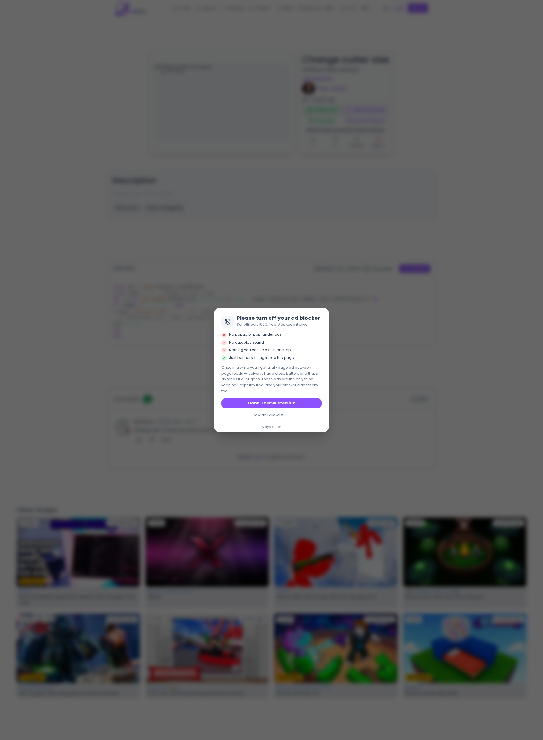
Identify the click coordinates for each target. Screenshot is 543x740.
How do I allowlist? (269, 415)
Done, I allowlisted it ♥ (271, 403)
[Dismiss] (323, 313)
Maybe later (271, 427)
